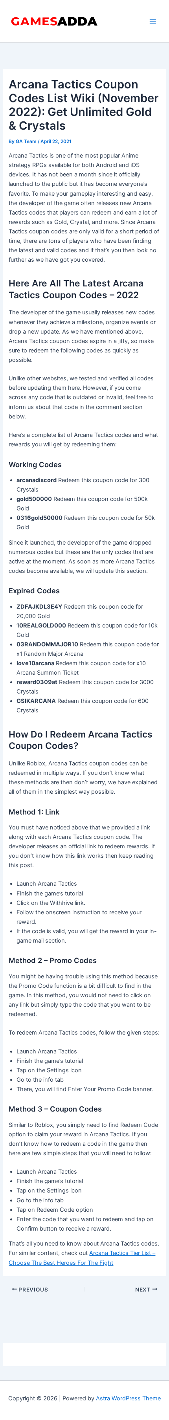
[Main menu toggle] (153, 21)
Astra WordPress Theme (128, 1398)
